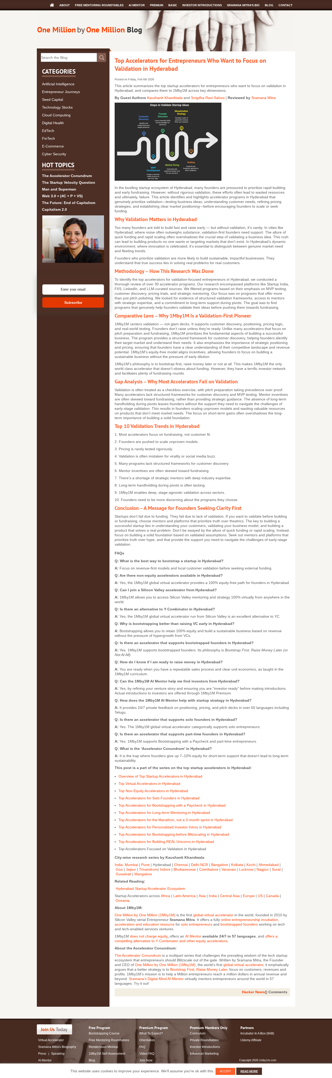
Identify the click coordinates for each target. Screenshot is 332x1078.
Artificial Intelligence (58, 84)
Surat (276, 869)
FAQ (142, 1047)
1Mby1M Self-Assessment (107, 1053)
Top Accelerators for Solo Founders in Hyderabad (159, 798)
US (260, 896)
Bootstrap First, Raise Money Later (198, 969)
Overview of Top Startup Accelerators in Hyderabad (160, 776)
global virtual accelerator (213, 915)
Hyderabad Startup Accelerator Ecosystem (150, 888)
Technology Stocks (57, 107)
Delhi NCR (199, 865)
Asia (203, 896)
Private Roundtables (204, 1040)
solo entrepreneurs (196, 924)
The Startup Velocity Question (68, 182)
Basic (172, 5)
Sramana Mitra (263, 98)
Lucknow (246, 869)
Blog (269, 5)
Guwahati (123, 874)
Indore (165, 869)
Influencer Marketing (204, 1053)
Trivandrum (148, 869)
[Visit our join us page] (54, 1029)
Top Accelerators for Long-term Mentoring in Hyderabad (164, 813)
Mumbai (132, 865)
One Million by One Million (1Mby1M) (145, 915)
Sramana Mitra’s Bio (243, 5)
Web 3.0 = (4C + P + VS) (62, 196)
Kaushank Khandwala (165, 98)
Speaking (58, 1053)
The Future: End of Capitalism (68, 203)
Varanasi (229, 869)
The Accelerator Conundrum (67, 176)
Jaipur (131, 869)
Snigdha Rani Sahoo (208, 98)
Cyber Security (54, 154)
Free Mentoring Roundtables (99, 5)
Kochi (250, 865)
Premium (156, 5)
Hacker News (253, 992)
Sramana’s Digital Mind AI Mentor (156, 979)
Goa (120, 869)
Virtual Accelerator (51, 1040)
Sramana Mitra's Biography (57, 1047)
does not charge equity (149, 936)
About (64, 5)
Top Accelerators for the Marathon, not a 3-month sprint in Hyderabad (176, 820)
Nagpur (263, 869)
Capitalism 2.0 (54, 209)
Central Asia (230, 896)
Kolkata (237, 865)
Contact (286, 5)
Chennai (181, 865)
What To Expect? (151, 1033)
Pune (146, 865)
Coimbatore (208, 869)
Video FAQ (146, 1053)
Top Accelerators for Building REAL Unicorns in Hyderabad (166, 842)
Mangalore (143, 874)
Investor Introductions (202, 5)
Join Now (146, 1060)
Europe (249, 896)
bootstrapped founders (239, 924)
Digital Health (53, 123)
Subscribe (73, 302)
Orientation (147, 1040)
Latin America (184, 896)
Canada (272, 896)
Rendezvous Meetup (103, 1047)
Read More (249, 1071)
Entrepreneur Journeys (61, 92)
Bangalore (219, 865)
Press (42, 1053)
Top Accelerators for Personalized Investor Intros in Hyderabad (170, 827)
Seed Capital (52, 99)
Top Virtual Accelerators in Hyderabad (149, 783)
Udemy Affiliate (250, 1040)
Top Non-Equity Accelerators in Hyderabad (153, 791)
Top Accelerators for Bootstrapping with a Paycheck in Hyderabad (172, 805)
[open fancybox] (73, 239)
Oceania (122, 900)
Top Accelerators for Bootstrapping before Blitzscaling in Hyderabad (174, 834)
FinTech (48, 138)
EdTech (48, 131)
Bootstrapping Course (104, 1033)
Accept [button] (225, 1071)
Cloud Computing (56, 115)
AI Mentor (137, 5)
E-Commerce (53, 146)
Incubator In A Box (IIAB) (257, 1033)
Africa (165, 896)
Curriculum (197, 1033)
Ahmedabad (269, 865)
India (119, 865)
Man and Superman (59, 189)
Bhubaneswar (185, 869)
